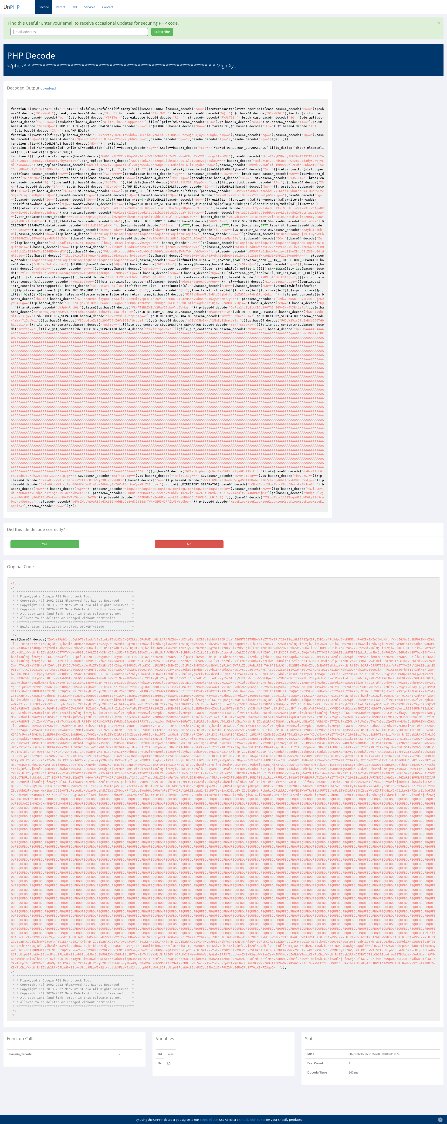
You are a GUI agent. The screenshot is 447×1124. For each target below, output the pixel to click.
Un (11, 7)
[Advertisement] (378, 113)
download (48, 88)
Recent (60, 7)
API (74, 7)
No (189, 544)
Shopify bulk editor (252, 1119)
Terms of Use (209, 1119)
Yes (44, 544)
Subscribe (162, 32)
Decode (43, 7)
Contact (107, 7)
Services (89, 7)
